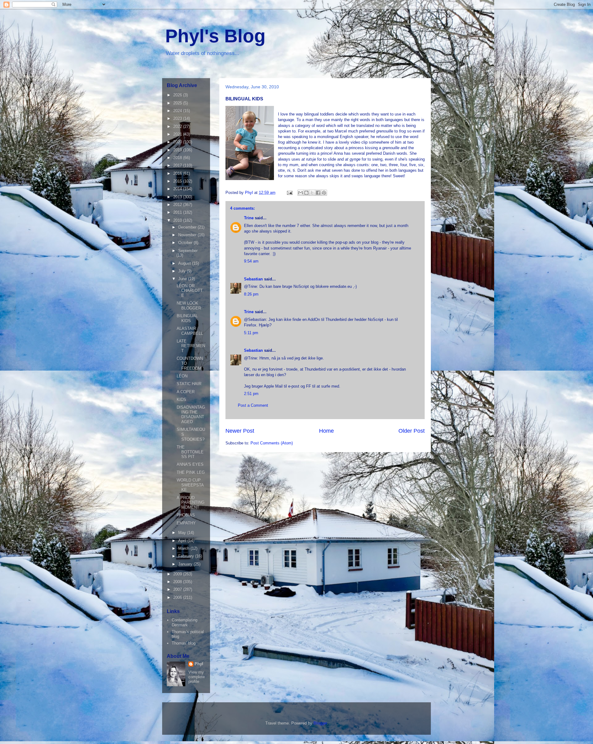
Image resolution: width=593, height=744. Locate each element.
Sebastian (253, 279)
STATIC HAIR (189, 383)
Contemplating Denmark (184, 622)
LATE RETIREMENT (191, 346)
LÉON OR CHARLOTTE (190, 291)
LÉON (182, 376)
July (182, 271)
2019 (178, 150)
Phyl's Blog (215, 36)
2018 (178, 157)
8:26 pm (251, 294)
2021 (178, 134)
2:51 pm (251, 393)
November (188, 235)
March (184, 548)
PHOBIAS (186, 515)
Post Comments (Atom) (271, 443)
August (185, 263)
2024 (178, 110)
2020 (178, 142)
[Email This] (300, 193)
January (186, 564)
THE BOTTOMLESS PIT (190, 452)
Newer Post (239, 431)
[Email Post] (289, 192)
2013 (178, 197)
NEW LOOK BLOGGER (189, 305)
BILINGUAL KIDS (187, 318)
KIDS (181, 399)
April (182, 540)
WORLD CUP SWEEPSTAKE (190, 485)
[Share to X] (312, 193)
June (183, 278)
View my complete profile (196, 677)
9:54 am (251, 261)
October (186, 242)
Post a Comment (253, 405)
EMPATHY (186, 523)
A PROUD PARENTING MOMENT (190, 502)
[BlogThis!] (306, 193)
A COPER (186, 391)
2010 (178, 220)
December (188, 227)
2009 (178, 574)
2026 (178, 95)
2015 (178, 181)
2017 (178, 165)
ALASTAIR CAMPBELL (190, 331)
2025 (178, 103)
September (188, 250)
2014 (178, 189)
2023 (178, 118)
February (186, 556)
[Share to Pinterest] (324, 193)
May (182, 532)
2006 (178, 597)
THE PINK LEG (191, 472)
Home (326, 431)
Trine (249, 218)
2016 (178, 173)
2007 (178, 589)
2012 (178, 204)
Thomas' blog (184, 643)
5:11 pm (251, 332)
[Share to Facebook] (318, 193)
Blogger (320, 723)
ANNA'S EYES (190, 464)
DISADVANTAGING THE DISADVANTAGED (191, 414)
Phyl (199, 664)
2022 (178, 126)
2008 (178, 581)
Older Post (411, 431)
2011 (178, 212)
